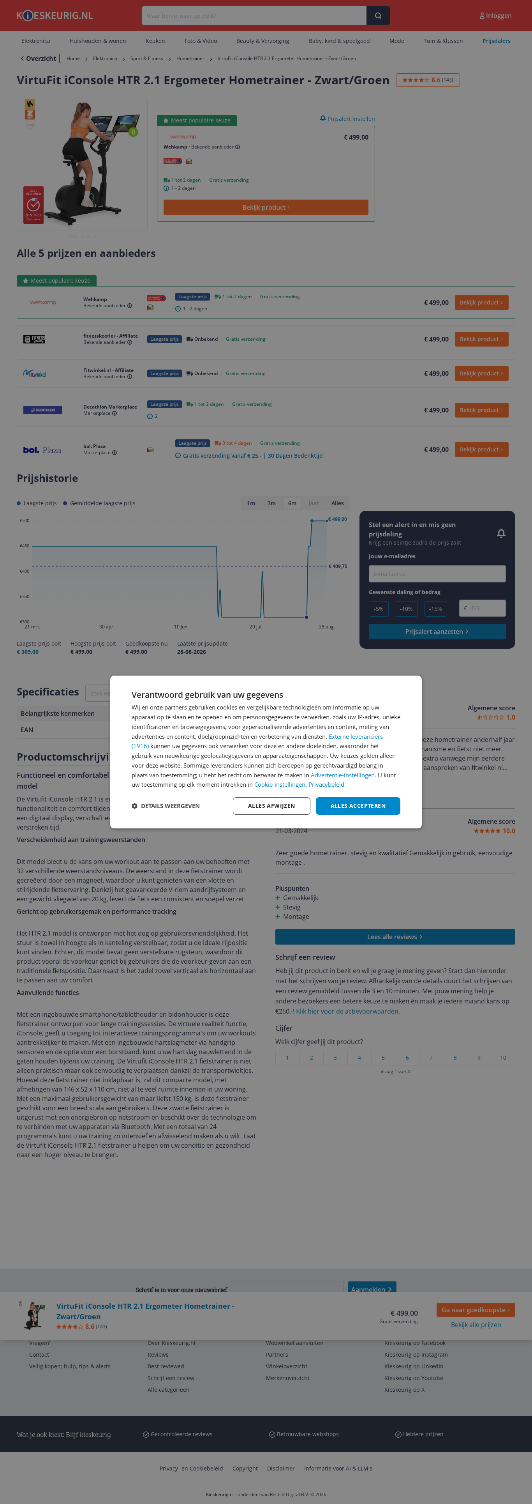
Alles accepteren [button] (358, 805)
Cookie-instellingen (279, 784)
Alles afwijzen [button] (271, 805)
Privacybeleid (326, 784)
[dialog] (266, 752)
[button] (166, 806)
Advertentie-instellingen (343, 775)
